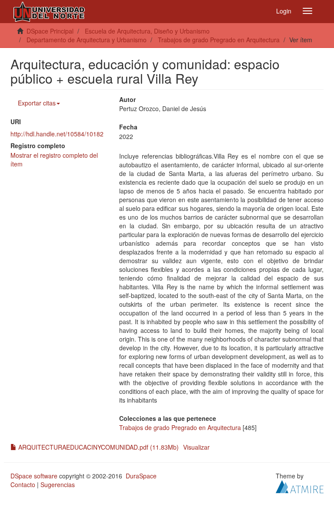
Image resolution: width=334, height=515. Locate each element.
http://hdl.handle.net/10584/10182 (57, 133)
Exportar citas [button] (37, 102)
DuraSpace (141, 475)
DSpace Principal (50, 31)
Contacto (22, 484)
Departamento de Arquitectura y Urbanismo (87, 39)
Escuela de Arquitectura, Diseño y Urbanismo (147, 31)
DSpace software (33, 475)
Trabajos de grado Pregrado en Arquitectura (219, 39)
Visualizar (196, 447)
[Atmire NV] (300, 485)
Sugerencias (57, 484)
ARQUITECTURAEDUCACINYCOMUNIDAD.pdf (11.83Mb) (98, 447)
